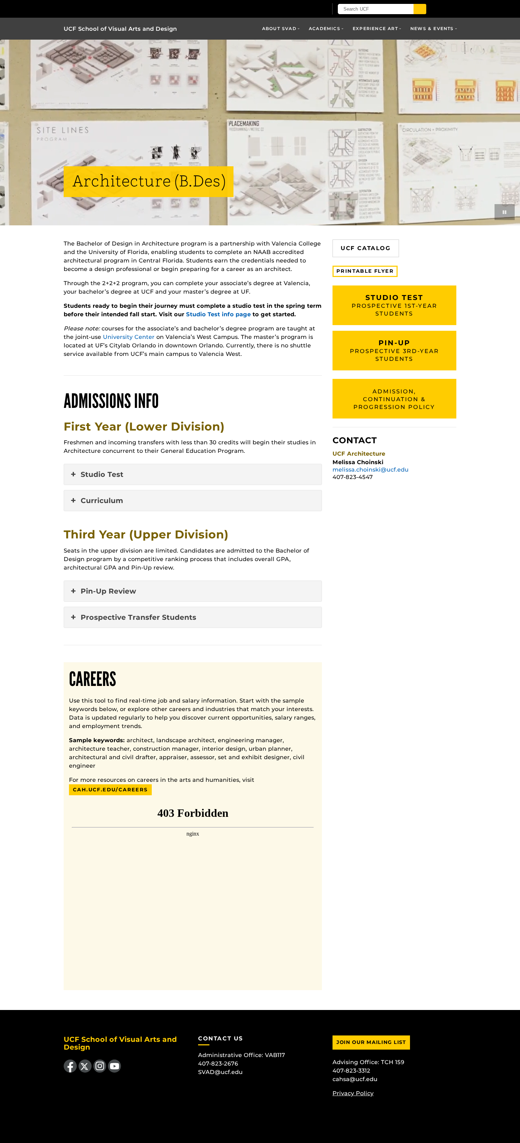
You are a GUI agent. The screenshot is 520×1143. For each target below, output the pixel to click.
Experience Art (375, 28)
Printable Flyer (365, 271)
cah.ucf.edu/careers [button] (110, 789)
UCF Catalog (366, 248)
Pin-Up (394, 350)
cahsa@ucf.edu (355, 1079)
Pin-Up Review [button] (108, 591)
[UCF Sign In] (305, 9)
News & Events (432, 28)
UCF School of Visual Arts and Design (120, 28)
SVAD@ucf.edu (220, 1072)
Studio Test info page (218, 314)
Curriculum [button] (102, 500)
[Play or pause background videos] (505, 212)
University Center (129, 337)
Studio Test (394, 305)
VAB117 (275, 1055)
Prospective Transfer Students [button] (138, 617)
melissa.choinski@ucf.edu (371, 469)
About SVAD (279, 28)
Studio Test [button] (102, 474)
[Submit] (420, 9)
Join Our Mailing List (371, 1042)
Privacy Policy (353, 1093)
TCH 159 (392, 1062)
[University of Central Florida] (146, 8)
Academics (324, 28)
